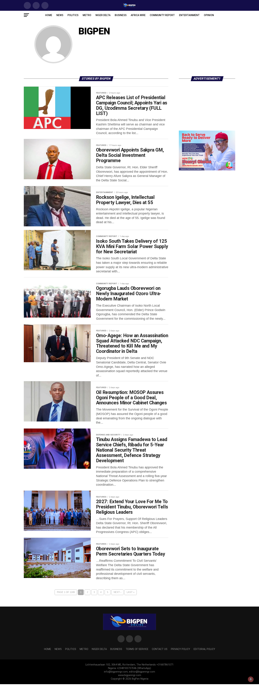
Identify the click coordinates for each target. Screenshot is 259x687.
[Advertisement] (207, 108)
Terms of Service (137, 649)
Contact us (159, 649)
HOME (48, 15)
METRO (87, 15)
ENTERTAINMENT (189, 15)
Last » (130, 592)
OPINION (209, 15)
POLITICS (72, 15)
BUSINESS (121, 15)
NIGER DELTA (102, 15)
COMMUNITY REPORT (162, 15)
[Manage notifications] (251, 679)
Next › (117, 592)
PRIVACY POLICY (180, 649)
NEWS (59, 15)
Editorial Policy (204, 649)
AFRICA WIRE (138, 15)
